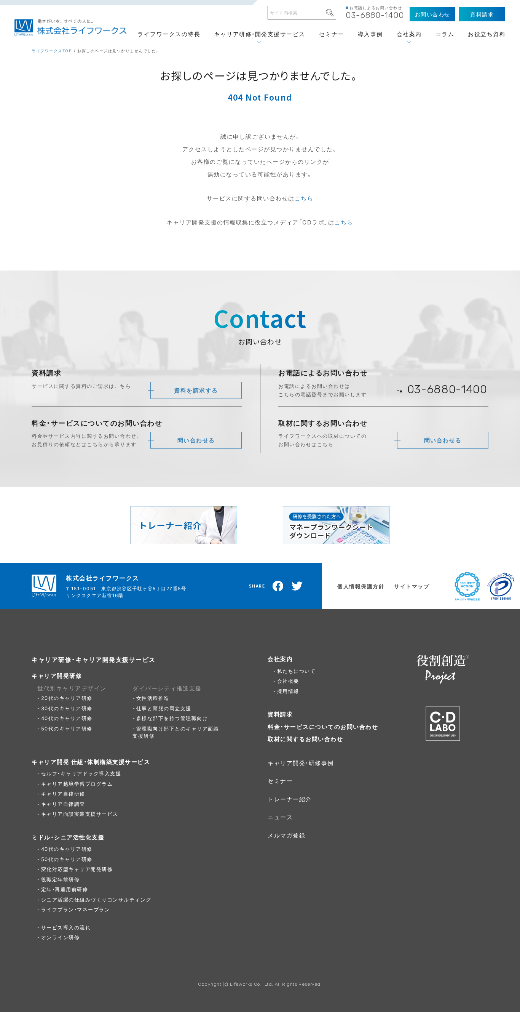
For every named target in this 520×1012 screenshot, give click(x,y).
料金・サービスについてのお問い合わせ (323, 726)
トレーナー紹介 (290, 799)
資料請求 (280, 714)
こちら (304, 198)
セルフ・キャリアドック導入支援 (81, 773)
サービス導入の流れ (66, 927)
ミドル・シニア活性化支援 (68, 837)
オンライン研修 (60, 937)
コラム (445, 34)
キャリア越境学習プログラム (77, 783)
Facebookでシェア (278, 586)
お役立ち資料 (487, 34)
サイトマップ (411, 586)
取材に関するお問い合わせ (305, 739)
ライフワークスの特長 (168, 34)
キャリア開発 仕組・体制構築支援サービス (91, 761)
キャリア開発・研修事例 (301, 763)
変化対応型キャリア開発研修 (77, 869)
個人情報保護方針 (360, 586)
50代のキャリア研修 (67, 728)
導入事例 (370, 34)
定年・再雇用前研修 (64, 889)
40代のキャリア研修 (67, 718)
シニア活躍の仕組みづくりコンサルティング (96, 899)
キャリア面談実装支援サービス (79, 813)
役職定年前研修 (60, 879)
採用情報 (288, 691)
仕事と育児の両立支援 (163, 708)
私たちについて (296, 670)
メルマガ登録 (286, 835)
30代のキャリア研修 (67, 708)
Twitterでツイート (297, 586)
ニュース (280, 817)
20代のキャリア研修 (67, 697)
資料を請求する (196, 390)
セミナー (331, 34)
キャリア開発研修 (57, 675)
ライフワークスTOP (52, 50)
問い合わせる (196, 440)
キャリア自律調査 (63, 803)
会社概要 (288, 680)
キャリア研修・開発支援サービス (259, 34)
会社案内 (409, 34)
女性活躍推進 (152, 697)
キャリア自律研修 (63, 793)
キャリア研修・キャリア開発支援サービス (94, 659)
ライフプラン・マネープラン (75, 909)
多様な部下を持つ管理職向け (172, 718)
